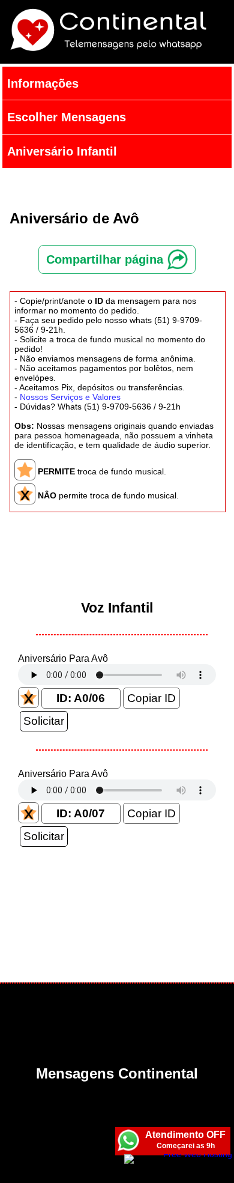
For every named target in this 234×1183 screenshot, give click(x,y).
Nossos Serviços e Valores (70, 397)
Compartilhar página (106, 259)
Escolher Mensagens (66, 117)
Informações (43, 83)
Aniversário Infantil (62, 151)
